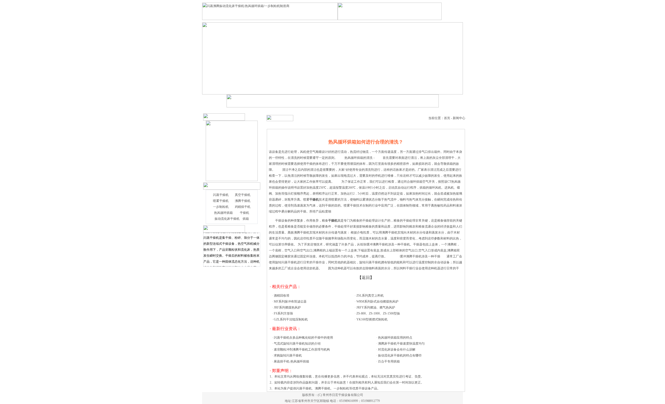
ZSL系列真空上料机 (370, 295)
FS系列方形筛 (283, 313)
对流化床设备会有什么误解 (396, 349)
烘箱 (246, 219)
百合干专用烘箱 (389, 361)
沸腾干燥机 (242, 201)
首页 (447, 118)
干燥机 (244, 213)
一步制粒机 (221, 207)
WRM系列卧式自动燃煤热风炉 (377, 301)
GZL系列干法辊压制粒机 (291, 319)
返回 (366, 277)
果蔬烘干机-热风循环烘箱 (291, 361)
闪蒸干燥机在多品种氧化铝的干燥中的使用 (303, 337)
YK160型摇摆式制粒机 (372, 319)
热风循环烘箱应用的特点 (395, 337)
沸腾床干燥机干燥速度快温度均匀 (401, 343)
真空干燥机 (242, 195)
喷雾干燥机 (221, 201)
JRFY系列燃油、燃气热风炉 (375, 307)
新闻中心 (459, 118)
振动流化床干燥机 (227, 219)
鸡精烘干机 (242, 207)
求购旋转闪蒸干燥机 (288, 355)
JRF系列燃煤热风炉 (287, 307)
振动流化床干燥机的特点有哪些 (400, 355)
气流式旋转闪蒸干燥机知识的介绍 (297, 343)
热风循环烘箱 (223, 213)
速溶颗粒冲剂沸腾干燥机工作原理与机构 (302, 349)
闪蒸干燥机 (221, 195)
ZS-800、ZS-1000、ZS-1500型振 (378, 313)
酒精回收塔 (281, 295)
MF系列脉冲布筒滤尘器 (290, 301)
